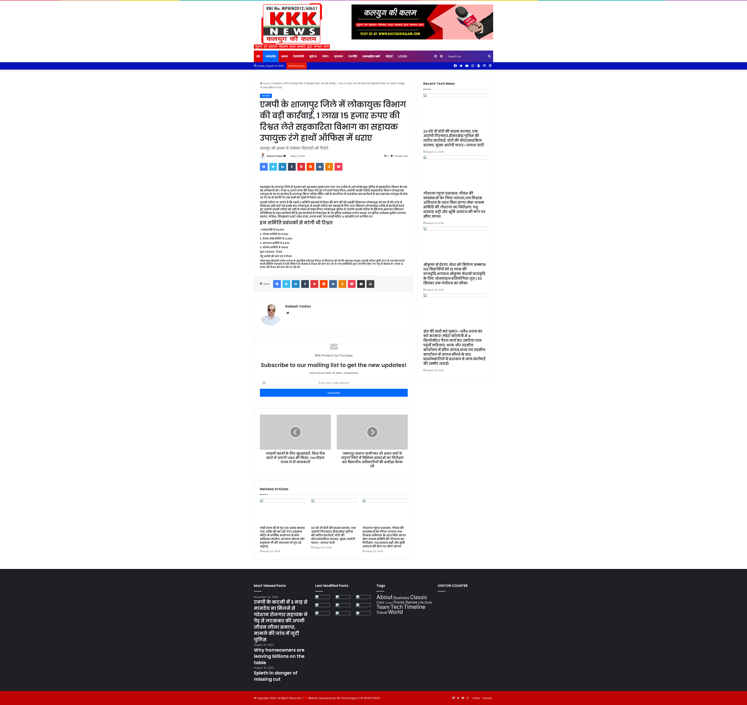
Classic (418, 597)
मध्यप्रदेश (271, 56)
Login (402, 56)
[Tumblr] (292, 167)
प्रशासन (338, 56)
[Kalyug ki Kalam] (292, 26)
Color (380, 602)
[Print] (370, 284)
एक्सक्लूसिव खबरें (371, 56)
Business (401, 597)
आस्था (284, 56)
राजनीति (352, 56)
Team (383, 607)
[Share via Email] (361, 284)
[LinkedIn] (282, 167)
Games (411, 602)
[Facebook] (264, 167)
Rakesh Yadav (275, 156)
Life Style (425, 602)
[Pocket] (338, 167)
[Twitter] (273, 167)
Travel (381, 612)
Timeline (414, 607)
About (384, 597)
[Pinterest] (301, 167)
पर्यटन (325, 56)
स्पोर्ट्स (389, 56)
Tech (396, 607)
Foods (399, 602)
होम (258, 56)
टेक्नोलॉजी (298, 56)
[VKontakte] (320, 167)
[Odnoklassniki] (329, 167)
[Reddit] (310, 167)
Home (266, 83)
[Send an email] (284, 156)
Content (389, 603)
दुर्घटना (313, 56)
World (395, 612)
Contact (487, 698)
